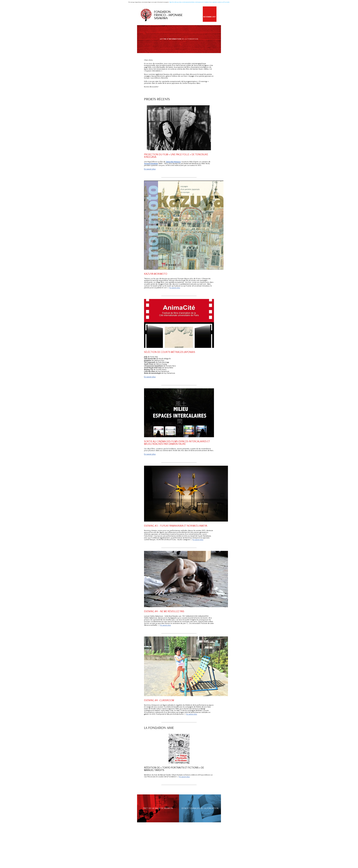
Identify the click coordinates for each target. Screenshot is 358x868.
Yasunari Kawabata (151, 163)
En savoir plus (150, 169)
